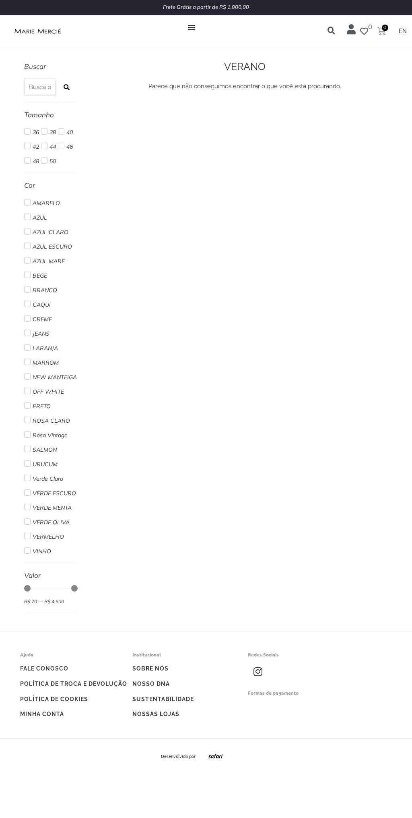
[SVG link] (215, 756)
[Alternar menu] (191, 27)
